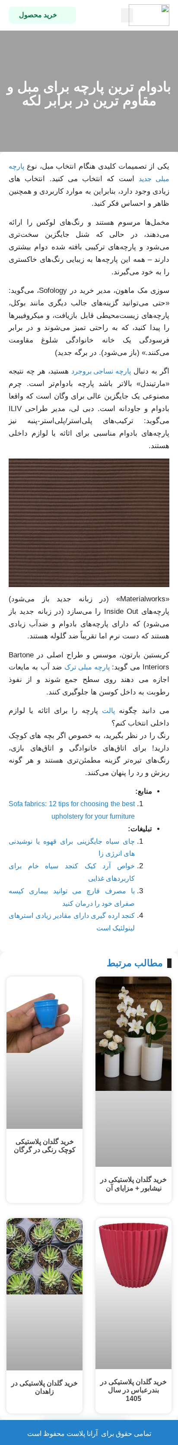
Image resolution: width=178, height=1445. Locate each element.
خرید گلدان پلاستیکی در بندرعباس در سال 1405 (133, 1390)
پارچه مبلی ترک (87, 667)
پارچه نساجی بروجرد (101, 371)
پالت (108, 710)
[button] (127, 15)
